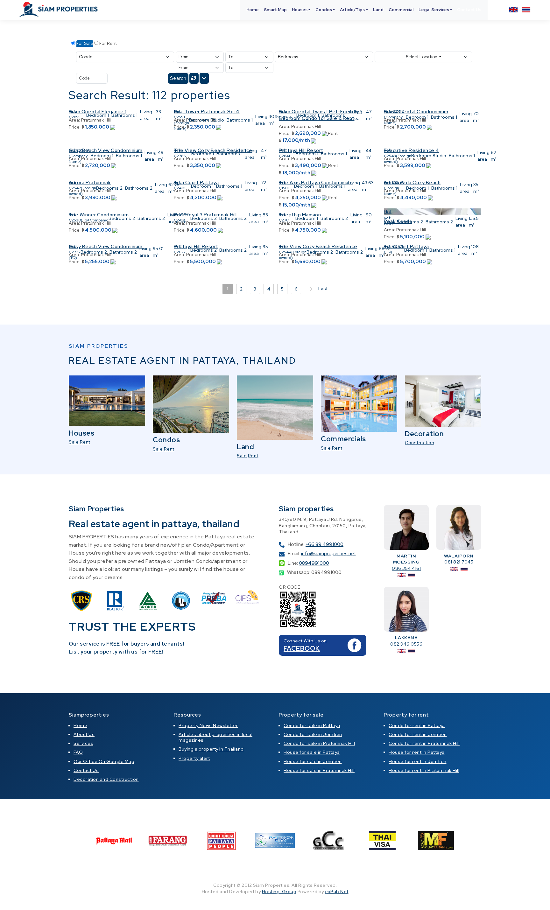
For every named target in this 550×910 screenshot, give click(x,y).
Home (252, 9)
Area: (284, 126)
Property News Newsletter (208, 725)
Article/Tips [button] (352, 9)
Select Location (422, 57)
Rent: (333, 133)
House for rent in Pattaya (417, 752)
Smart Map (275, 9)
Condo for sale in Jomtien (313, 734)
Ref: (72, 111)
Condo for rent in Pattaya (417, 725)
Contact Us (469, 9)
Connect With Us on (305, 641)
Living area (146, 115)
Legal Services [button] (434, 9)
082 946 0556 (406, 644)
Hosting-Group (279, 891)
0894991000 (314, 563)
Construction (419, 442)
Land (378, 9)
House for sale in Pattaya (312, 752)
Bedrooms (107, 188)
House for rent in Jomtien (418, 761)
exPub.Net (337, 891)
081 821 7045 (458, 562)
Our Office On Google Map (104, 761)
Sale (74, 442)
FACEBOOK (302, 648)
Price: (75, 127)
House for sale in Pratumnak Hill (319, 770)
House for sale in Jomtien (313, 761)
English (513, 9)
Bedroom (96, 115)
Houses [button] (299, 9)
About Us (84, 734)
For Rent (108, 43)
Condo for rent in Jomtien (418, 734)
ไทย (526, 9)
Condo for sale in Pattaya (312, 725)
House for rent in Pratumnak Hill (424, 770)
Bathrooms (123, 115)
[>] (310, 289)
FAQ (78, 752)
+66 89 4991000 (324, 544)
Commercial (401, 9)
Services (83, 743)
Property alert (194, 758)
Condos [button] (323, 9)
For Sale (84, 43)
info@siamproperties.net (328, 553)
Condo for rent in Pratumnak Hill (424, 743)
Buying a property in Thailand (211, 749)
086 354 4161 (406, 568)
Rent (85, 442)
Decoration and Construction (106, 779)
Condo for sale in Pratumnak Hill (319, 743)
